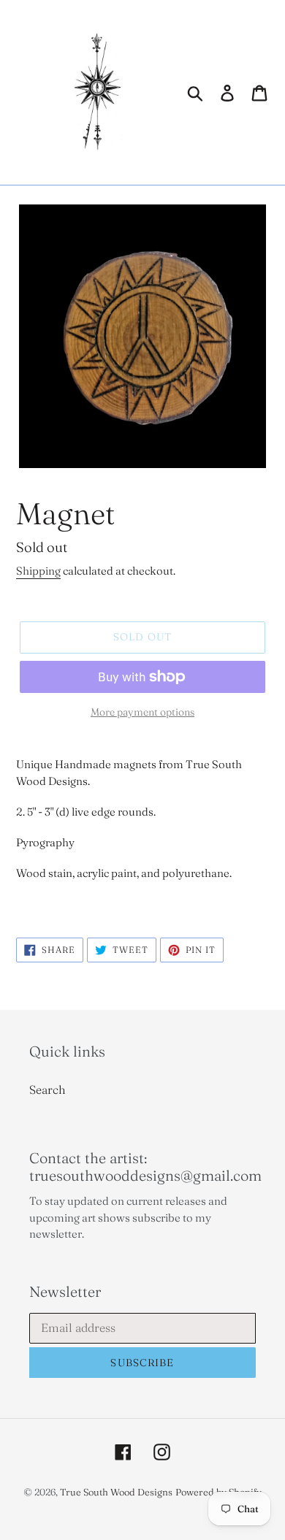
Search (47, 1089)
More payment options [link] (142, 712)
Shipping (38, 571)
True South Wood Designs (116, 1492)
